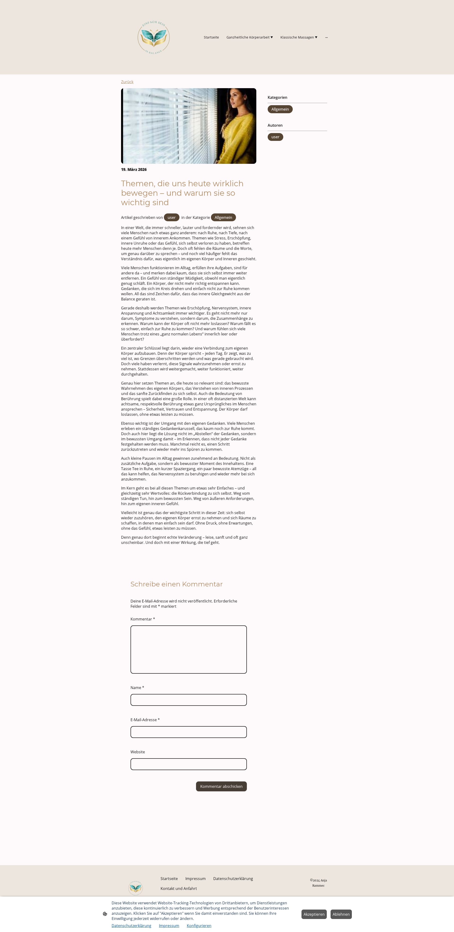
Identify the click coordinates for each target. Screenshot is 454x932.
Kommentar (143, 619)
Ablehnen (341, 914)
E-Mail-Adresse (145, 719)
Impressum (169, 925)
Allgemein (223, 217)
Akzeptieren (314, 914)
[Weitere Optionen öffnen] (326, 37)
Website (138, 751)
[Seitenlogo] (154, 37)
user (172, 217)
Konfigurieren (199, 925)
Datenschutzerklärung (131, 925)
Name (137, 687)
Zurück (127, 81)
